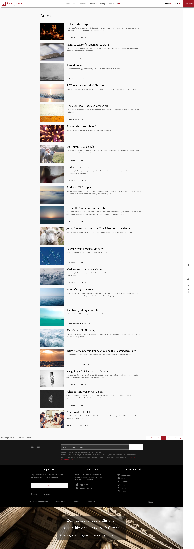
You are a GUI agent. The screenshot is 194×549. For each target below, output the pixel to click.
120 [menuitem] (176, 438)
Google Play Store (87, 488)
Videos (74, 4)
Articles (67, 4)
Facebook (124, 482)
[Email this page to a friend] (188, 279)
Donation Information (41, 494)
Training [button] (102, 4)
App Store (84, 485)
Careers (76, 502)
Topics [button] (92, 4)
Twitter (123, 488)
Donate (49, 486)
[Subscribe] (136, 447)
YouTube (124, 478)
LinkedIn (124, 491)
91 (168, 438)
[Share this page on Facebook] (188, 265)
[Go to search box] (122, 3)
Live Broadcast (126, 475)
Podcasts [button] (82, 4)
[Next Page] (181, 438)
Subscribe (188, 4)
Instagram (125, 485)
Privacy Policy (60, 502)
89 (159, 438)
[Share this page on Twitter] (188, 272)
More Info (89, 480)
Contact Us (91, 502)
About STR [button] (113, 4)
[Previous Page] (148, 438)
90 (164, 438)
